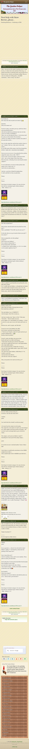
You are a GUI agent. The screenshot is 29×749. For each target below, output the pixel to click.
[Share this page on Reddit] (17, 659)
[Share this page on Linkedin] (12, 659)
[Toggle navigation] (26, 2)
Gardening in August (7, 689)
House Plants (5, 703)
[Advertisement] (14, 41)
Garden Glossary (6, 721)
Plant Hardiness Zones (7, 709)
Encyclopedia (5, 732)
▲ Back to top (14, 746)
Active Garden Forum (14, 608)
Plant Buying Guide (7, 706)
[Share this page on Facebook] (4, 659)
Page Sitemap (19, 741)
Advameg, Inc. (14, 741)
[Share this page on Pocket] (21, 659)
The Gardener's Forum (7, 681)
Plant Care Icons (6, 724)
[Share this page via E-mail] (25, 659)
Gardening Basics (6, 692)
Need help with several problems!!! (12, 60)
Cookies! (5, 735)
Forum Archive (6, 683)
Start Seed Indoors (7, 715)
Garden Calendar (6, 686)
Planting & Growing (7, 695)
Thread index (16, 63)
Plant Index (5, 729)
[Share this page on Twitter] (8, 659)
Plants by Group (6, 698)
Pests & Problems (6, 712)
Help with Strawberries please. (11, 619)
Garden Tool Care (6, 718)
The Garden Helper (8, 2)
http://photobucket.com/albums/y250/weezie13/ (11, 202)
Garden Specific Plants (7, 701)
